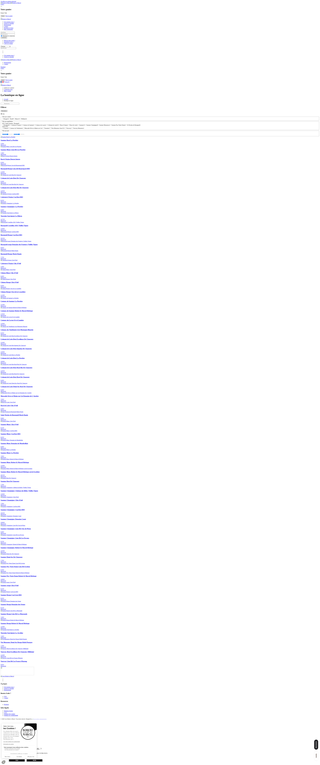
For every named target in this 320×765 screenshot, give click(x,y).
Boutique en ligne (8, 28)
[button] (2, 4)
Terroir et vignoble (9, 23)
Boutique (3, 67)
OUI (17, 760)
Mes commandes (8, 29)
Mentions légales (8, 711)
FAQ (5, 696)
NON (34, 760)
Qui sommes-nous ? (9, 22)
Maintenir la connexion (8, 36)
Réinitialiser (4, 111)
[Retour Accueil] (11, 3)
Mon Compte (7, 91)
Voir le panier (8, 16)
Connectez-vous (8, 89)
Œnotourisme (7, 25)
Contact (6, 26)
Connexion (3, 37)
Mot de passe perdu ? (9, 40)
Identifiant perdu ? (9, 42)
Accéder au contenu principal (8, 1)
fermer (2, 16)
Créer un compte (8, 43)
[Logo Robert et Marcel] (7, 676)
